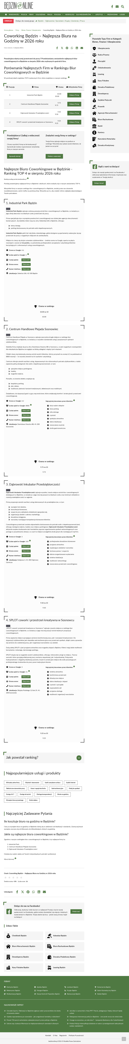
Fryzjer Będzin (72, 990)
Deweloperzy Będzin (20, 957)
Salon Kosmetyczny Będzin (106, 990)
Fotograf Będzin (42, 990)
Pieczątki (101, 61)
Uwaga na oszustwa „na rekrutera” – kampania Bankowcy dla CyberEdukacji (96, 1020)
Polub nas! (76, 911)
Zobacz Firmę (74, 95)
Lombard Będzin (72, 987)
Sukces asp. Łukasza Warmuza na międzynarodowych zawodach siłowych (33, 1023)
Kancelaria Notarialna (106, 139)
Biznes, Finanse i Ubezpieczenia (31, 30)
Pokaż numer (26, 269)
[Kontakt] (117, 6)
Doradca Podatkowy (106, 87)
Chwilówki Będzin (19, 936)
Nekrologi (69, 14)
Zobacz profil (26, 259)
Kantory (101, 132)
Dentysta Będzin (12, 987)
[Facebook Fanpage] (111, 6)
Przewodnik (112, 14)
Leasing (101, 74)
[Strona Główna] (6, 14)
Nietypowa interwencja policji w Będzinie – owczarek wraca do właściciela (96, 1017)
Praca (49, 14)
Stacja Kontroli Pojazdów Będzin (48, 994)
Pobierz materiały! (54, 156)
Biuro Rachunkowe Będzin (63, 946)
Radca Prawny (103, 55)
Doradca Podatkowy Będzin (64, 957)
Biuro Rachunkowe (105, 119)
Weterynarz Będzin (13, 990)
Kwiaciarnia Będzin (104, 987)
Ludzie (122, 14)
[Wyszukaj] (122, 6)
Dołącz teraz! (99, 183)
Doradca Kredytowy (106, 145)
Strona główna (8, 30)
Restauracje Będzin (73, 994)
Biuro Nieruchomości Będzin (23, 946)
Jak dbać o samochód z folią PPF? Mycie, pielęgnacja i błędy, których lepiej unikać (96, 1012)
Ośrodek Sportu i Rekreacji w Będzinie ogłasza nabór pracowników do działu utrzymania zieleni (34, 1012)
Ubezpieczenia (104, 48)
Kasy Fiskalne (103, 81)
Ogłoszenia (40, 14)
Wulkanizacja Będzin (14, 994)
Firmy (31, 14)
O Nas (55, 1035)
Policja (24, 14)
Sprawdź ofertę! (15, 156)
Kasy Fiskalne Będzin (20, 967)
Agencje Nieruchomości (107, 113)
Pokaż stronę (26, 264)
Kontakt (48, 1035)
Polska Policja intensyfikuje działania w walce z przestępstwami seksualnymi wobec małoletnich (96, 1025)
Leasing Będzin (59, 967)
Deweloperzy (103, 94)
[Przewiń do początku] (124, 1039)
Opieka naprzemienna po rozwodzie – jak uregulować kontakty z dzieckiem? (33, 1017)
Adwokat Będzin (60, 936)
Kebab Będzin (102, 994)
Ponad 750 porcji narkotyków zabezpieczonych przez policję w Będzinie (32, 1020)
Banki (100, 126)
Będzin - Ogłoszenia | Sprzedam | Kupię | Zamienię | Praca (61, 21)
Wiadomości (14, 14)
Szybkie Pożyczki (105, 100)
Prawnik (101, 107)
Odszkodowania (104, 68)
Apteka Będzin (42, 987)
